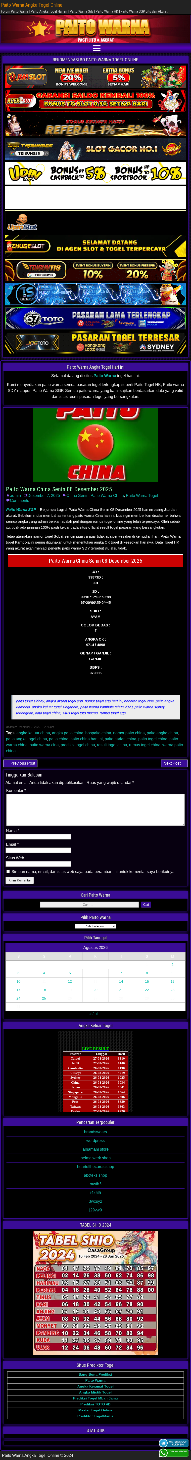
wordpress (95, 1140)
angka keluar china (33, 733)
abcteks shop (95, 1175)
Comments (19, 500)
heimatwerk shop (96, 1158)
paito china (58, 739)
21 (121, 990)
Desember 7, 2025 (43, 495)
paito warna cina (44, 745)
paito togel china (152, 739)
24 (18, 998)
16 (173, 981)
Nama (12, 831)
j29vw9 (95, 1210)
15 (147, 981)
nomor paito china (129, 733)
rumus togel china (144, 745)
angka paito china (67, 733)
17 (18, 990)
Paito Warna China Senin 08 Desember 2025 (59, 489)
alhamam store (96, 1149)
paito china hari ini (86, 739)
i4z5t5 (95, 1193)
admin (15, 495)
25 (44, 998)
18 (44, 990)
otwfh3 (95, 1184)
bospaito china (98, 733)
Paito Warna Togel (142, 495)
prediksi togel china (78, 745)
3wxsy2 (95, 1201)
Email (12, 844)
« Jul (93, 1014)
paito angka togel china (26, 739)
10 (18, 981)
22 (147, 990)
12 (70, 981)
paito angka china (162, 733)
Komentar (16, 790)
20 (95, 990)
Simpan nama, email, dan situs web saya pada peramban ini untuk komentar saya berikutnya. (93, 872)
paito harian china (120, 739)
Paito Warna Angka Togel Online (31, 5)
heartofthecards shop (95, 1167)
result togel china (112, 745)
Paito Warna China (107, 495)
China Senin (77, 495)
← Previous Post (20, 763)
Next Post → (174, 763)
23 (173, 990)
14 (121, 981)
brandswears (95, 1132)
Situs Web (15, 858)
